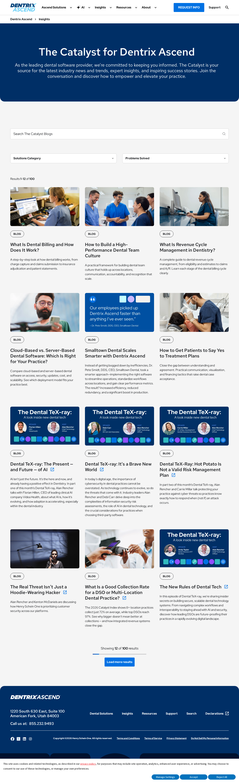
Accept (194, 777)
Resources (149, 714)
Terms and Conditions (128, 738)
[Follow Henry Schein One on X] (18, 739)
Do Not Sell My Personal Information (210, 738)
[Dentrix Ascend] (23, 7)
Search (191, 714)
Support (215, 7)
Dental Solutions (101, 714)
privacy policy (88, 763)
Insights (127, 714)
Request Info (189, 7)
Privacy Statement (177, 738)
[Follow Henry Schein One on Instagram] (30, 739)
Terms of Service (153, 738)
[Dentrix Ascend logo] (35, 697)
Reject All (222, 777)
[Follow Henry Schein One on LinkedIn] (24, 739)
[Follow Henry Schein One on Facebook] (12, 739)
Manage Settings (165, 777)
